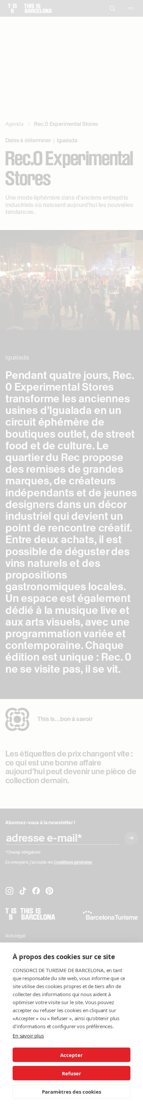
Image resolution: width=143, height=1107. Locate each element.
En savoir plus (28, 1035)
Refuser (71, 1073)
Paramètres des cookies (71, 1091)
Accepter (71, 1055)
